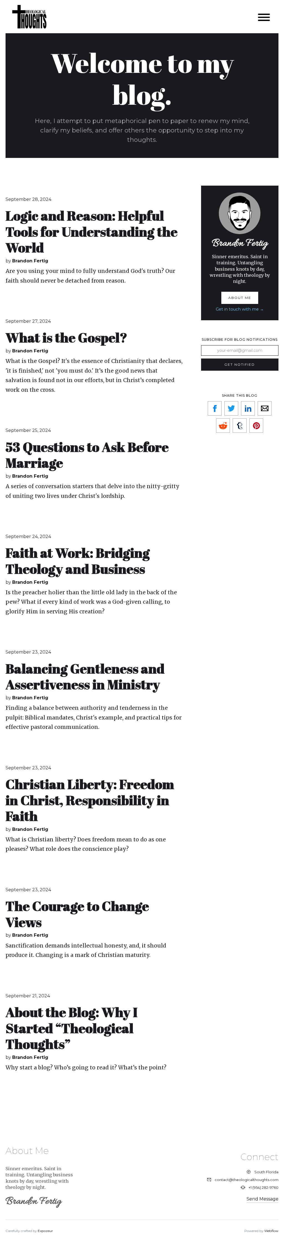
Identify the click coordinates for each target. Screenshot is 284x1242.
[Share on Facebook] (214, 408)
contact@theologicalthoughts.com (246, 1179)
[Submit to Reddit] (223, 425)
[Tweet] (231, 408)
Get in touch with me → (240, 309)
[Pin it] (256, 425)
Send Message (262, 1199)
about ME (239, 298)
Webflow (271, 1231)
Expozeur (45, 1231)
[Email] (264, 408)
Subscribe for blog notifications (240, 339)
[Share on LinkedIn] (248, 408)
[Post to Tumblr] (239, 425)
